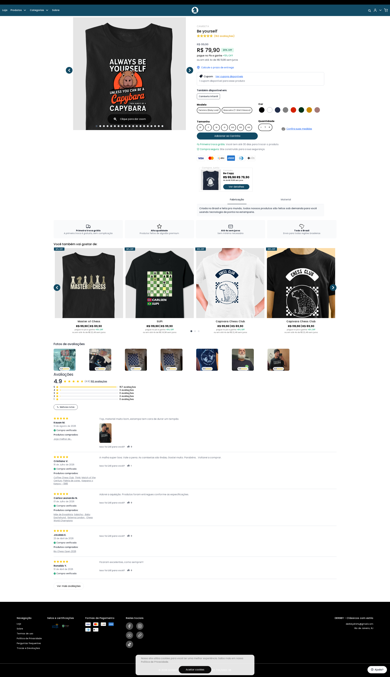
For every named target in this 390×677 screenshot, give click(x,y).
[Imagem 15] (148, 126)
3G (240, 127)
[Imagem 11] (133, 126)
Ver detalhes (236, 186)
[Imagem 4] (107, 126)
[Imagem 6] (115, 126)
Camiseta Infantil (208, 96)
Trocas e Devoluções (28, 648)
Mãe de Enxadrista (63, 514)
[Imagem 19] (162, 126)
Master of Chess (89, 321)
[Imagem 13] (140, 126)
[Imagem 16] (151, 126)
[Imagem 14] (144, 126)
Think (78, 477)
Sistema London (76, 517)
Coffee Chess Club (64, 477)
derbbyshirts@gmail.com (359, 623)
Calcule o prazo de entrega (217, 67)
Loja (4, 10)
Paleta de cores (72, 480)
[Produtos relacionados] (191, 331)
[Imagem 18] (159, 126)
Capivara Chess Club (230, 321)
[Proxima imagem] (189, 70)
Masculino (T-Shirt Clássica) (236, 110)
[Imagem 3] (104, 126)
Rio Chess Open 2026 (65, 551)
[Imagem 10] (129, 126)
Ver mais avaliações (69, 586)
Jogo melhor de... (63, 439)
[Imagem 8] (122, 126)
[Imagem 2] (100, 126)
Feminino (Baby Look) (209, 110)
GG (232, 127)
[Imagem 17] (155, 126)
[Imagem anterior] (69, 70)
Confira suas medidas (299, 129)
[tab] (236, 199)
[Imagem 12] (137, 126)
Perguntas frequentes (29, 643)
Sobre (55, 10)
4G (248, 127)
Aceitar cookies (195, 669)
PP (200, 127)
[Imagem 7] (118, 126)
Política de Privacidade (29, 638)
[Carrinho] (386, 10)
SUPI (160, 321)
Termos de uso (25, 633)
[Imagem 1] (97, 126)
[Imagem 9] (126, 126)
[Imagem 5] (111, 126)
